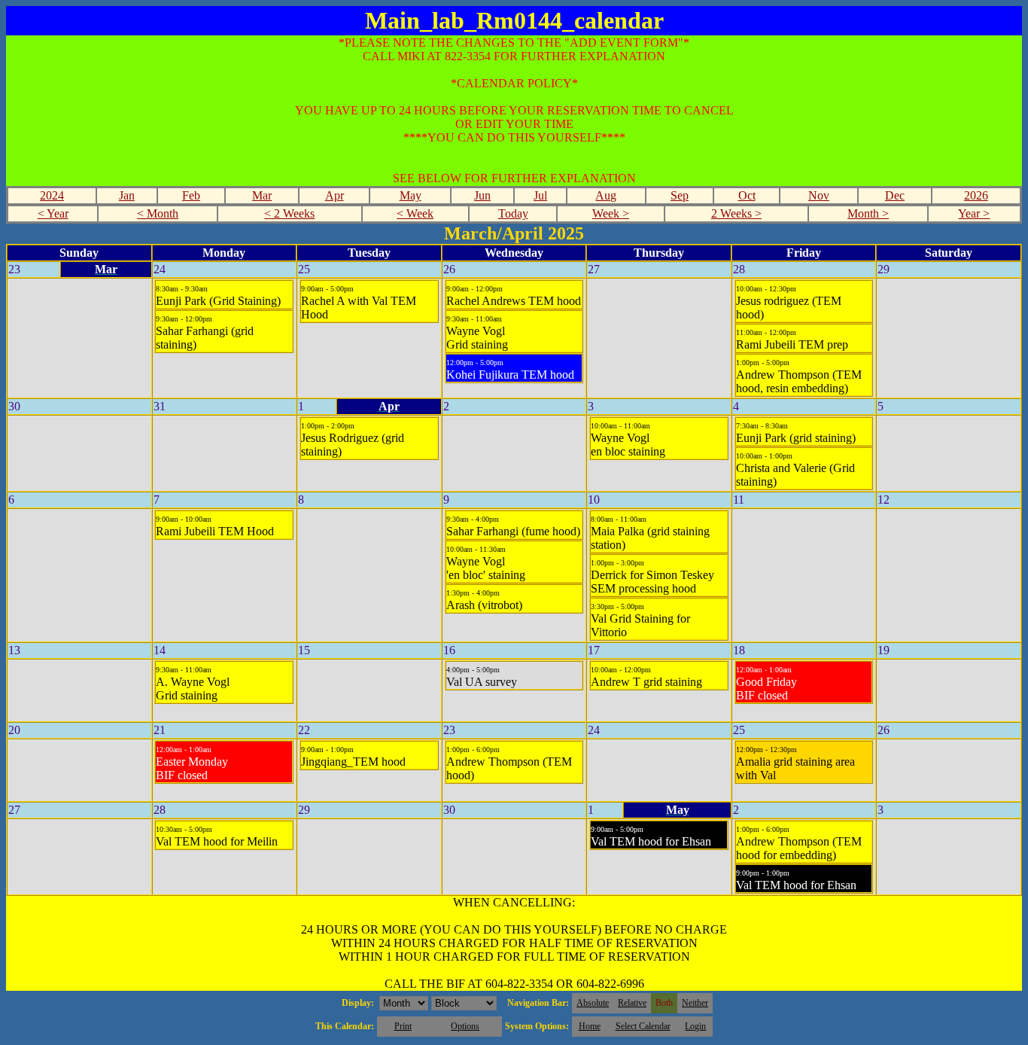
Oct (747, 195)
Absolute (592, 1003)
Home (590, 1026)
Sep (680, 195)
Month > (868, 213)
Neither (695, 1003)
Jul (540, 195)
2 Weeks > (736, 213)
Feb (191, 195)
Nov (818, 195)
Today (513, 213)
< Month (157, 213)
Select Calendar (643, 1026)
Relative (632, 1003)
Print (403, 1026)
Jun (482, 195)
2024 (52, 195)
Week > (610, 213)
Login (695, 1026)
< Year (53, 213)
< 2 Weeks (289, 213)
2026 (976, 195)
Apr (334, 195)
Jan (127, 195)
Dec (895, 195)
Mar (262, 195)
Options (465, 1026)
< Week (415, 213)
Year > (974, 213)
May (410, 195)
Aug (605, 195)
